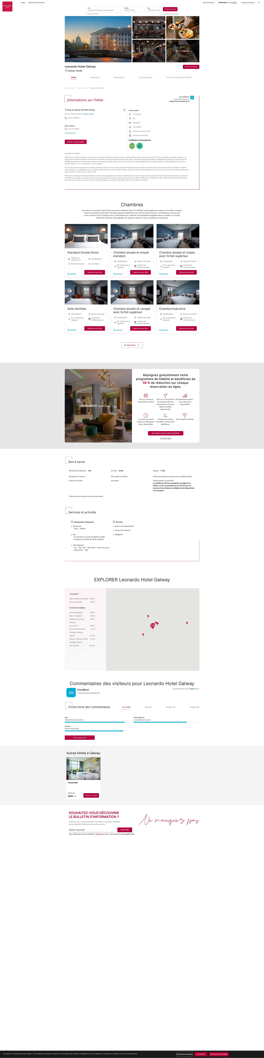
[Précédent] (66, 236)
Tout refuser (201, 1054)
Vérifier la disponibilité (75, 142)
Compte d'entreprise (248, 3)
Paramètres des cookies (185, 1054)
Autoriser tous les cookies (218, 1054)
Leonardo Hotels (69, 88)
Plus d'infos (71, 274)
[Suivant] (106, 236)
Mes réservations (208, 3)
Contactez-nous (70, 133)
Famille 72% (170, 707)
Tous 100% (126, 707)
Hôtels (23, 3)
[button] (86, 236)
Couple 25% (194, 707)
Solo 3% (148, 707)
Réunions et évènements (36, 3)
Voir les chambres (191, 67)
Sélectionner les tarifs (94, 272)
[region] (132, 1054)
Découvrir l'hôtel (91, 795)
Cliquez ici (100, 834)
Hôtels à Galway (82, 88)
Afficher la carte (88, 114)
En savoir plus (165, 438)
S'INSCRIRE (124, 830)
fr (259, 3)
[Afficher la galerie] (83, 768)
